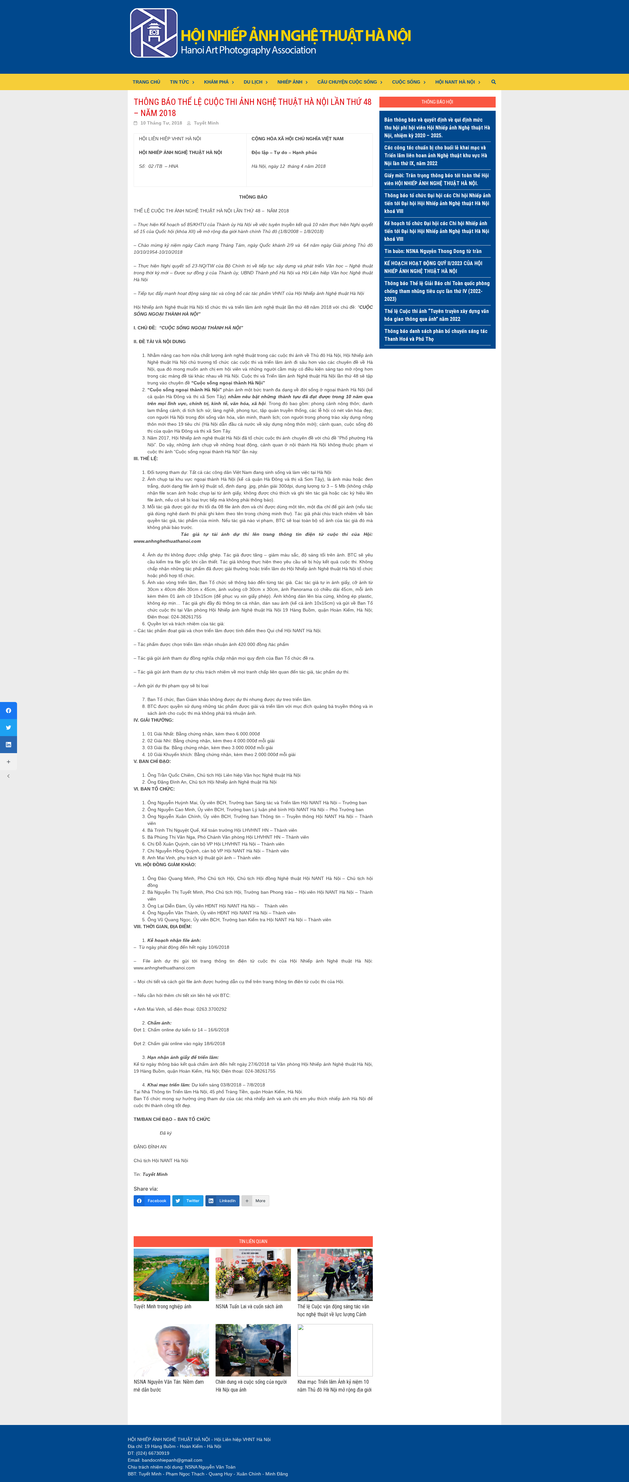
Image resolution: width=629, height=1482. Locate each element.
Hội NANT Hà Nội (455, 82)
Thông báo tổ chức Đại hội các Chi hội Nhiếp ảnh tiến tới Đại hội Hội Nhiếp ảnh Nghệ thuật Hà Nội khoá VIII (437, 203)
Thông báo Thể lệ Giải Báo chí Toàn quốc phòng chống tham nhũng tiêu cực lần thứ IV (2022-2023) (437, 291)
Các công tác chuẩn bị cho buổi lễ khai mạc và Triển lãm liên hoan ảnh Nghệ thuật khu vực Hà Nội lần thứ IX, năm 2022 (435, 155)
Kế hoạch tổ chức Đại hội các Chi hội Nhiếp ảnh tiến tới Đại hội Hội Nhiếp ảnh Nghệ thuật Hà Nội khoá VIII (436, 231)
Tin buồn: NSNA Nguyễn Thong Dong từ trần (433, 251)
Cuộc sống (406, 82)
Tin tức (179, 82)
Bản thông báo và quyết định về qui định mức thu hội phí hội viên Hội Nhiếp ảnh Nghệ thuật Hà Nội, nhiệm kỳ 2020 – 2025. (437, 128)
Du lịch (253, 82)
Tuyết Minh (206, 123)
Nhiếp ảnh (289, 82)
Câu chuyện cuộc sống (347, 82)
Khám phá (216, 82)
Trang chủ (146, 82)
